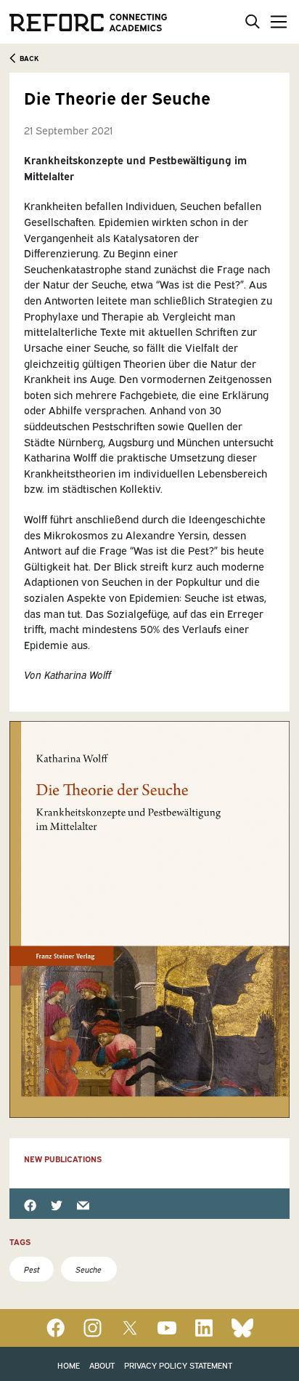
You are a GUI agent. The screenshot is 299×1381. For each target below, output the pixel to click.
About (102, 1364)
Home (68, 1364)
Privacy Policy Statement (178, 1364)
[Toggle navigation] (276, 21)
